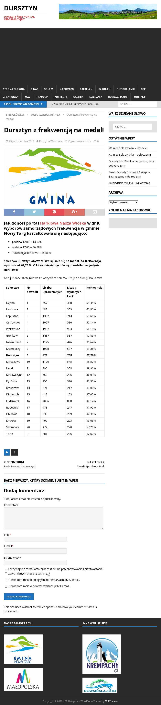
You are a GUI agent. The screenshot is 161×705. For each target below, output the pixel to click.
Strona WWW (12, 557)
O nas (34, 89)
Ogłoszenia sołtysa (79, 141)
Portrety (60, 97)
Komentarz (11, 505)
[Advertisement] (80, 55)
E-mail (8, 546)
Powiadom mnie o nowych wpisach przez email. (39, 586)
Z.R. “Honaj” (10, 97)
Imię (6, 534)
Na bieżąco (66, 89)
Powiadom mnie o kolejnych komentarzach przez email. (44, 580)
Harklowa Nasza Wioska (63, 223)
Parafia (85, 89)
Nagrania (95, 97)
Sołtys (48, 89)
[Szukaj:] (137, 104)
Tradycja (42, 97)
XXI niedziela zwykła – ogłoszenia (130, 154)
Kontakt (139, 97)
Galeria (78, 97)
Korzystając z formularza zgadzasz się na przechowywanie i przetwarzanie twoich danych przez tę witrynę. (55, 571)
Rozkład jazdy (117, 97)
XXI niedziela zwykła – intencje (128, 148)
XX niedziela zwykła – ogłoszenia (129, 183)
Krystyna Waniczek (50, 141)
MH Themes (111, 701)
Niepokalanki (126, 89)
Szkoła (103, 89)
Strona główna (14, 89)
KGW (27, 97)
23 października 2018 (21, 141)
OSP (143, 89)
